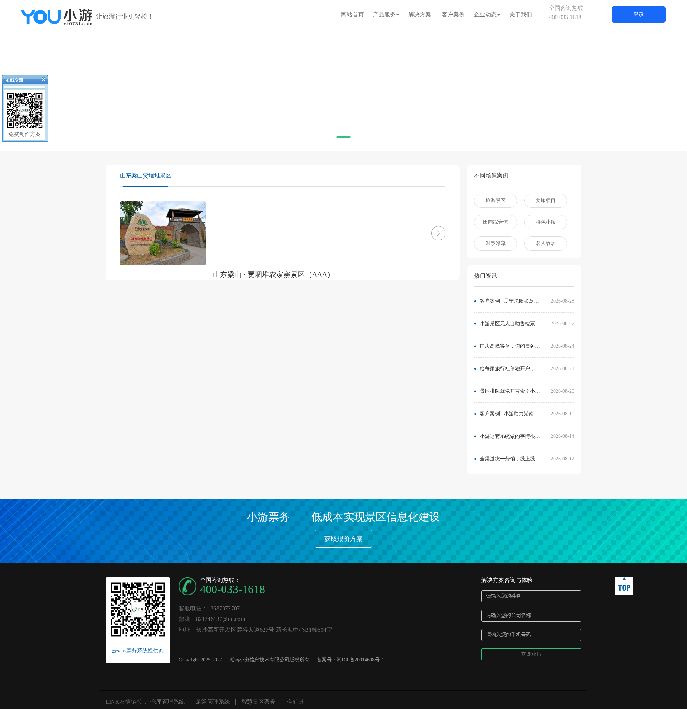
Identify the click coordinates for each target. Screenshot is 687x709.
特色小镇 (546, 222)
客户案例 (453, 14)
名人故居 (546, 243)
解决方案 (419, 14)
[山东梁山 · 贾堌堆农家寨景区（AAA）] (427, 233)
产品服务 (384, 14)
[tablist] (343, 139)
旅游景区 (496, 200)
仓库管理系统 (167, 702)
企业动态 (485, 14)
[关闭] (40, 80)
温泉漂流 (496, 243)
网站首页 (352, 14)
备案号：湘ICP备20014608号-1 (350, 659)
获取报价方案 (343, 538)
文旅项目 (546, 200)
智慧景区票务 (258, 702)
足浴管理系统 (213, 702)
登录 (639, 14)
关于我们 (520, 14)
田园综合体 (495, 222)
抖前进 (295, 702)
